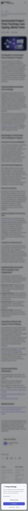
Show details (6, 496)
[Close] (24, 486)
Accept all (14, 503)
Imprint (17, 507)
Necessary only (14, 500)
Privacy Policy (12, 507)
